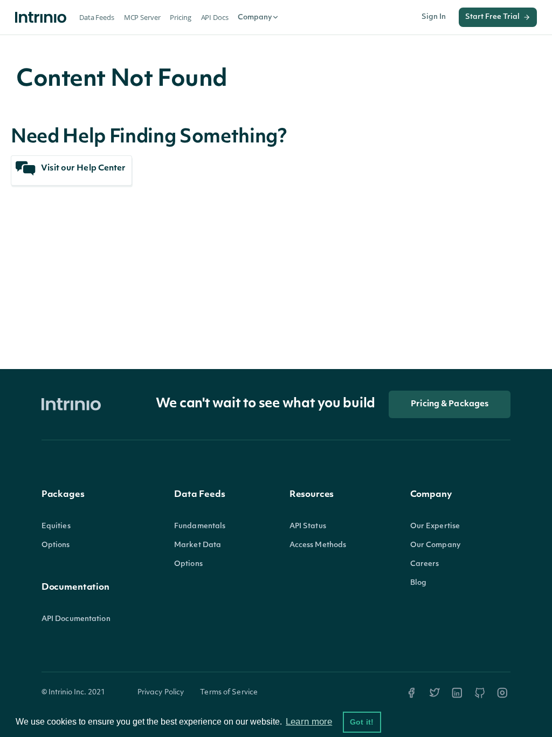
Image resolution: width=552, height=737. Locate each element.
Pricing (180, 17)
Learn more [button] (309, 721)
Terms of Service (229, 692)
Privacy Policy (160, 692)
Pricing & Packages (449, 404)
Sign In (434, 17)
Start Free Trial (492, 17)
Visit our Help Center (82, 169)
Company (255, 17)
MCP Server (142, 17)
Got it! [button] (362, 722)
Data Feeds (96, 17)
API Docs (215, 17)
